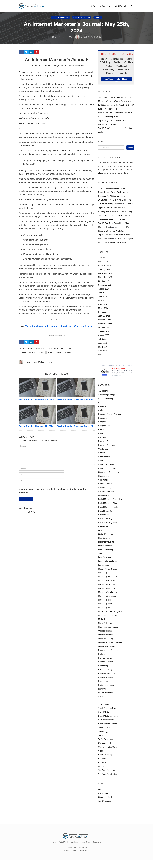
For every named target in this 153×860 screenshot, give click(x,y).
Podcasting (103, 666)
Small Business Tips (107, 708)
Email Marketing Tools (107, 522)
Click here (103, 173)
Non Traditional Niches (108, 627)
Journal (97, 17)
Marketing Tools (105, 604)
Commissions (104, 457)
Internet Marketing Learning (32, 352)
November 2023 (105, 323)
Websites (102, 762)
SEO (100, 700)
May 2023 (102, 347)
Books (101, 429)
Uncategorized (104, 743)
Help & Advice (104, 538)
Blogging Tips (104, 426)
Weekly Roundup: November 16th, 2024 (75, 399)
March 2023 (103, 355)
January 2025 (104, 269)
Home (92, 6)
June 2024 (102, 296)
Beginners (102, 418)
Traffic (100, 735)
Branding (102, 433)
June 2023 (102, 343)
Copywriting (103, 480)
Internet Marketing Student (60, 352)
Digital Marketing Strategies (110, 499)
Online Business (105, 631)
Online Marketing (105, 638)
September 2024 (105, 285)
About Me (105, 6)
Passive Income (105, 658)
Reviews (102, 689)
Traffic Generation (105, 739)
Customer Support (106, 491)
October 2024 (104, 281)
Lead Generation (105, 557)
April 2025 (102, 258)
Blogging (102, 422)
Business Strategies (106, 445)
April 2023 (102, 351)
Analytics (102, 406)
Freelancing (103, 526)
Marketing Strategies (107, 596)
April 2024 (102, 304)
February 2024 (104, 312)
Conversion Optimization (108, 468)
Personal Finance (105, 662)
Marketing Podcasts (106, 588)
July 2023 (102, 339)
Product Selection (105, 677)
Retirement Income (106, 685)
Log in (101, 789)
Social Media (103, 712)
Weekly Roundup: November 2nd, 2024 (75, 426)
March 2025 (103, 262)
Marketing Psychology (107, 592)
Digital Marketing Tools (108, 507)
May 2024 (102, 300)
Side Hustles (103, 704)
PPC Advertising (105, 669)
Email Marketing (105, 518)
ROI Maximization (105, 693)
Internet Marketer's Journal (59, 348)
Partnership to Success (108, 650)
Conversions (103, 476)
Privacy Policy (73, 842)
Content (101, 460)
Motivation (102, 619)
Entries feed (103, 793)
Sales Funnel (104, 697)
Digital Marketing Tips (107, 503)
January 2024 (104, 316)
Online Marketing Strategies (110, 642)
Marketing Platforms (106, 584)
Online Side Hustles (106, 646)
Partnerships (103, 654)
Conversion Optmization (108, 472)
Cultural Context (105, 484)
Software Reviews (106, 720)
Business (102, 437)
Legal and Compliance (107, 561)
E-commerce (103, 515)
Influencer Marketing (106, 542)
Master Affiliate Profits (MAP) (110, 611)
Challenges (103, 449)
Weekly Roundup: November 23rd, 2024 (37, 399)
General (101, 530)
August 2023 (103, 335)
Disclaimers (97, 842)
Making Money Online (107, 569)
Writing (101, 766)
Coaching (102, 453)
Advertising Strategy (106, 395)
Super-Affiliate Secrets (107, 724)
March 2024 (103, 308)
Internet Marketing (81, 17)
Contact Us (120, 6)
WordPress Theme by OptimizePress (76, 850)
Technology (103, 731)
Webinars (102, 759)
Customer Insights (106, 487)
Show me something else (56, 335)
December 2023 (105, 320)
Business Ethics (105, 441)
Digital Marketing (105, 495)
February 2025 (104, 265)
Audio (100, 410)
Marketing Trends (105, 608)
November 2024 (105, 277)
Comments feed (105, 797)
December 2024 (105, 273)
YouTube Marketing (106, 770)
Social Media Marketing (108, 716)
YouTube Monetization (107, 774)
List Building (103, 565)
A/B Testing (103, 391)
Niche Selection (105, 623)
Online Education (105, 635)
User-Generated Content (108, 747)
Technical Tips (104, 727)
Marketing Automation (107, 576)
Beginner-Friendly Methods (109, 414)
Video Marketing (105, 755)
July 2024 (102, 293)
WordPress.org (104, 801)
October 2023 (104, 327)
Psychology (103, 681)
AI (99, 402)
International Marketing (108, 546)
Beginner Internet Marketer (32, 348)
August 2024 (103, 289)
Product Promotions (106, 673)
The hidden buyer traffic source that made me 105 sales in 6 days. (58, 326)
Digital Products (105, 511)
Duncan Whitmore (38, 362)
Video (100, 751)
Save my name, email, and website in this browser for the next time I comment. (53, 491)
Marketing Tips (104, 600)
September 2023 (105, 331)
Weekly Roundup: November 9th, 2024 (36, 426)
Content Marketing (106, 464)
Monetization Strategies (108, 615)
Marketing (102, 573)
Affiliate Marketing (60, 17)
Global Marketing (105, 534)
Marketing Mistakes (106, 580)
